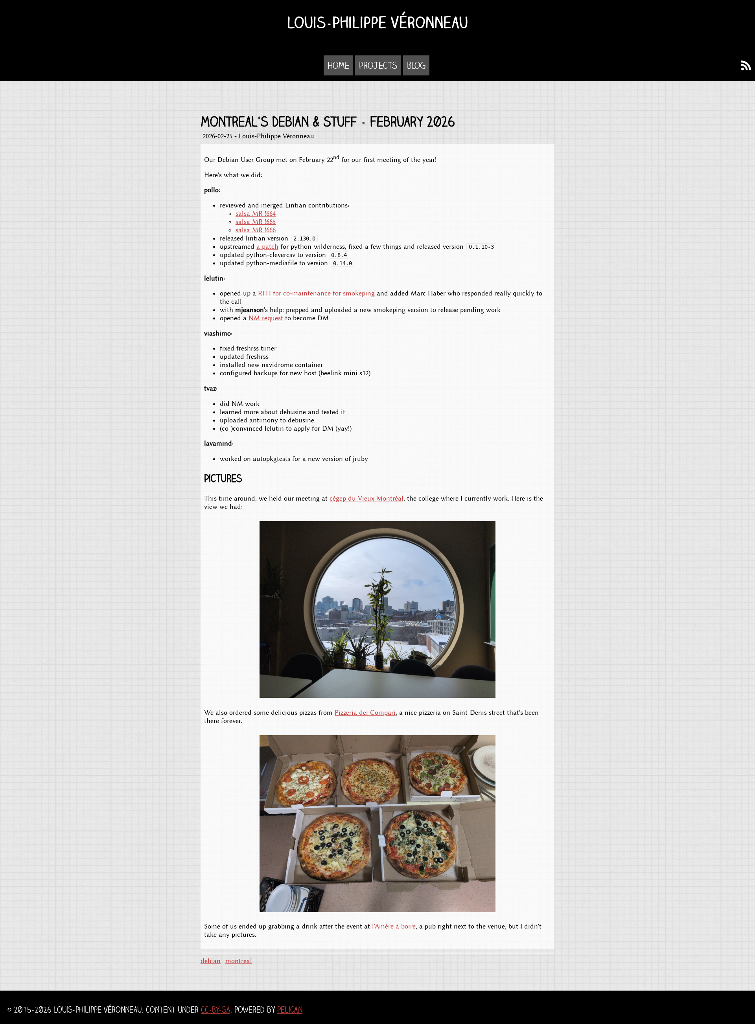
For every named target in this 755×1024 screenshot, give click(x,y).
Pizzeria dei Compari (365, 712)
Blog (416, 65)
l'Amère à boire (394, 926)
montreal (238, 961)
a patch (267, 246)
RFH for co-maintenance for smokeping (316, 293)
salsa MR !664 (256, 213)
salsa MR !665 (256, 222)
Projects (378, 65)
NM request (266, 318)
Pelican (289, 1009)
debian (211, 961)
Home (338, 65)
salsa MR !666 (256, 230)
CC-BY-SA (215, 1009)
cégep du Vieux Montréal (366, 498)
